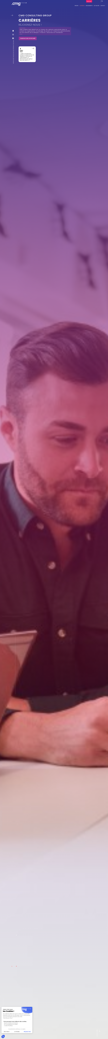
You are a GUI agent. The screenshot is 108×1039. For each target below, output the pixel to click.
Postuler (89, 1)
